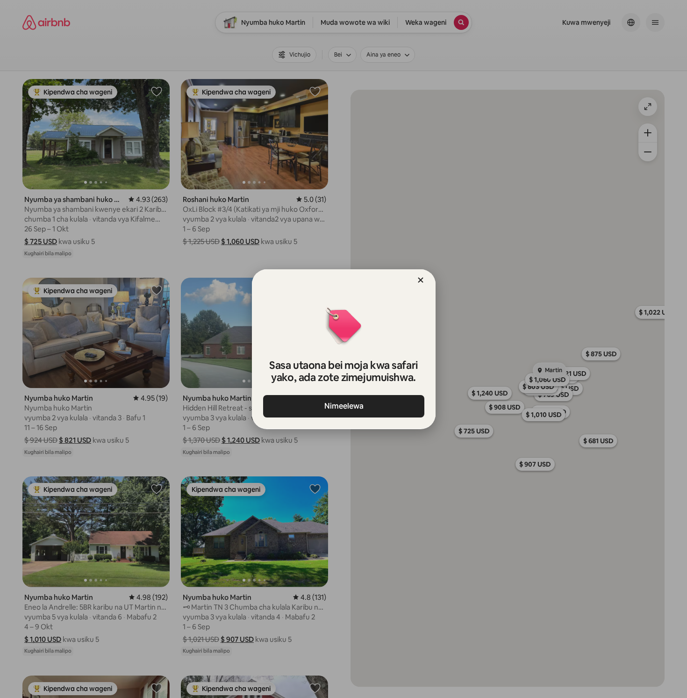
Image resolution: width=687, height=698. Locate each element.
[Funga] (420, 280)
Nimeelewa (343, 406)
